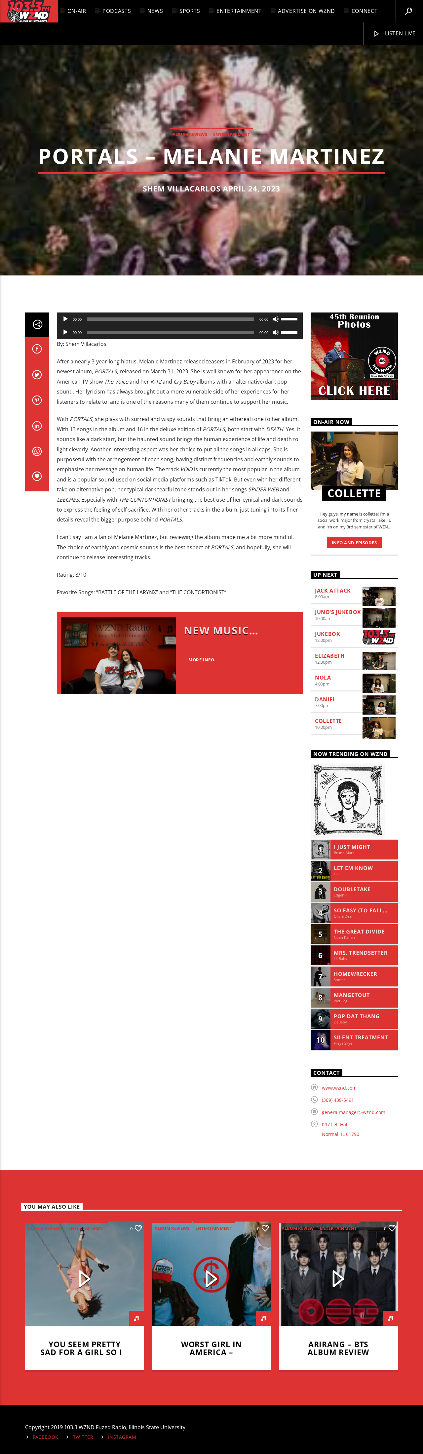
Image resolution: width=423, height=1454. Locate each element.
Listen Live (399, 33)
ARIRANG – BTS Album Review (338, 1348)
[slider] (290, 318)
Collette (328, 721)
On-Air (76, 11)
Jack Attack (333, 590)
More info (201, 660)
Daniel (325, 699)
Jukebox (327, 634)
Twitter (83, 1437)
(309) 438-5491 (338, 1100)
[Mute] (275, 319)
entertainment (231, 134)
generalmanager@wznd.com (353, 1112)
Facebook (45, 1437)
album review (298, 1228)
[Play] (65, 319)
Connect (364, 11)
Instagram (122, 1437)
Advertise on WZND (306, 11)
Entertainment (238, 11)
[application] (180, 319)
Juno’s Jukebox (338, 612)
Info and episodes (354, 543)
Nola (323, 677)
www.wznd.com (339, 1088)
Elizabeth (330, 655)
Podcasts (116, 11)
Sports (189, 11)
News (155, 11)
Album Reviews (190, 134)
